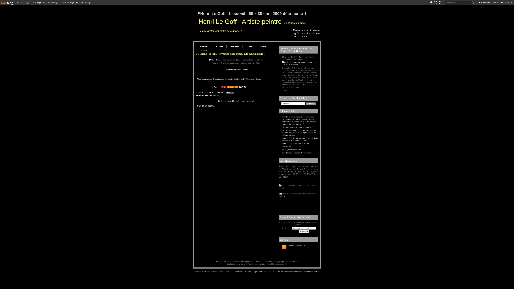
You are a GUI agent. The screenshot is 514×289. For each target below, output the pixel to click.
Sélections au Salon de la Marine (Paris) (296, 153)
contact (284, 90)
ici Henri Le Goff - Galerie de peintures (246, 79)
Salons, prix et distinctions (291, 150)
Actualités (235, 47)
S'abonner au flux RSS (297, 246)
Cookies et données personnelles (289, 272)
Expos (249, 47)
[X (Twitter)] (435, 2)
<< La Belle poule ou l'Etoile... (227, 101)
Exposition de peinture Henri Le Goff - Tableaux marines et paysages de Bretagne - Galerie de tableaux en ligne (299, 132)
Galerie (263, 47)
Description (286, 68)
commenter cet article (206, 95)
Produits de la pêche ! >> (247, 101)
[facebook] (431, 2)
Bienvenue (204, 47)
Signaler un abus (260, 272)
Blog (284, 57)
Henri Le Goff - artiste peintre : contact (295, 144)
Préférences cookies (311, 272)
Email (284, 228)
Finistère (230, 93)
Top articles (238, 272)
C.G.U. (271, 272)
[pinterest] (440, 2)
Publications (286, 147)
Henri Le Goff (210, 272)
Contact (219, 47)
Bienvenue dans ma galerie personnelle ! (297, 127)
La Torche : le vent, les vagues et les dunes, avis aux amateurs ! (230, 53)
